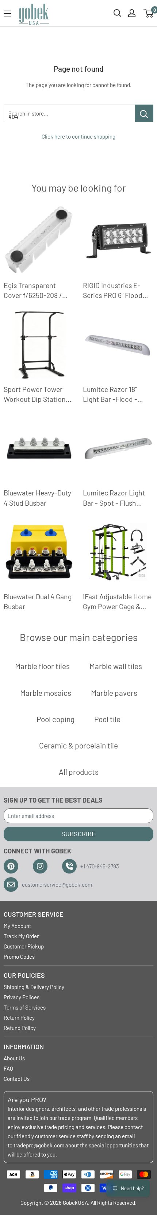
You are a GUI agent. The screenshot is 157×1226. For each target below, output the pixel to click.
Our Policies (24, 975)
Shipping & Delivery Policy (34, 987)
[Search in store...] (144, 113)
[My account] (131, 13)
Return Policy (19, 1017)
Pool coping (55, 719)
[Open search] (118, 13)
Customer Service (34, 914)
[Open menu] (7, 13)
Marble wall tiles (115, 666)
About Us (14, 1058)
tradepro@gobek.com (39, 1145)
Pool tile (107, 719)
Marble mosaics (45, 692)
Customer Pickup (24, 946)
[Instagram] (40, 866)
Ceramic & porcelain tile (78, 745)
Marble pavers (114, 692)
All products (79, 771)
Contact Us (17, 1078)
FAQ (8, 1068)
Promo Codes (19, 956)
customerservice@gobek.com (57, 884)
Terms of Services (25, 1007)
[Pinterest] (11, 866)
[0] (148, 13)
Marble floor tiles (42, 666)
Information (24, 1046)
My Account (17, 926)
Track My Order (21, 936)
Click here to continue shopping (78, 136)
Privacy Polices (21, 997)
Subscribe (78, 834)
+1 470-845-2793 (99, 866)
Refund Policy (20, 1028)
